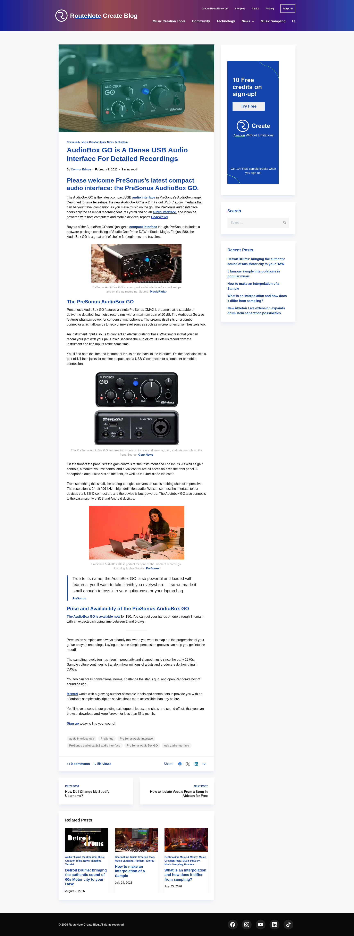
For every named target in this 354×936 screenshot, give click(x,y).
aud (135, 197)
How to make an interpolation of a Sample (130, 871)
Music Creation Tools (169, 21)
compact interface (143, 227)
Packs (255, 8)
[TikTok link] (288, 924)
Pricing (270, 8)
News (246, 21)
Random (96, 860)
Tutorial (69, 864)
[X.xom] (188, 764)
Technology (226, 21)
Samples (240, 8)
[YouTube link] (261, 924)
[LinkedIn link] (274, 924)
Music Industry (191, 860)
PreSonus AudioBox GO (142, 745)
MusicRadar (158, 291)
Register (288, 8)
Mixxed (72, 694)
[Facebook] (180, 764)
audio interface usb (81, 738)
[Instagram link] (247, 924)
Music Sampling (273, 21)
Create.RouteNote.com (215, 8)
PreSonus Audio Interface (136, 738)
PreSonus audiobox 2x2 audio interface (94, 745)
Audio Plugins (73, 857)
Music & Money (189, 857)
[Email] (204, 764)
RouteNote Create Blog (103, 16)
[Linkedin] (196, 764)
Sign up (73, 723)
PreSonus (153, 568)
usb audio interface (176, 745)
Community (201, 21)
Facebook (233, 924)
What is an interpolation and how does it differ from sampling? (185, 875)
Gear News (159, 217)
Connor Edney (81, 169)
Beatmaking (89, 857)
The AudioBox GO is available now (93, 616)
